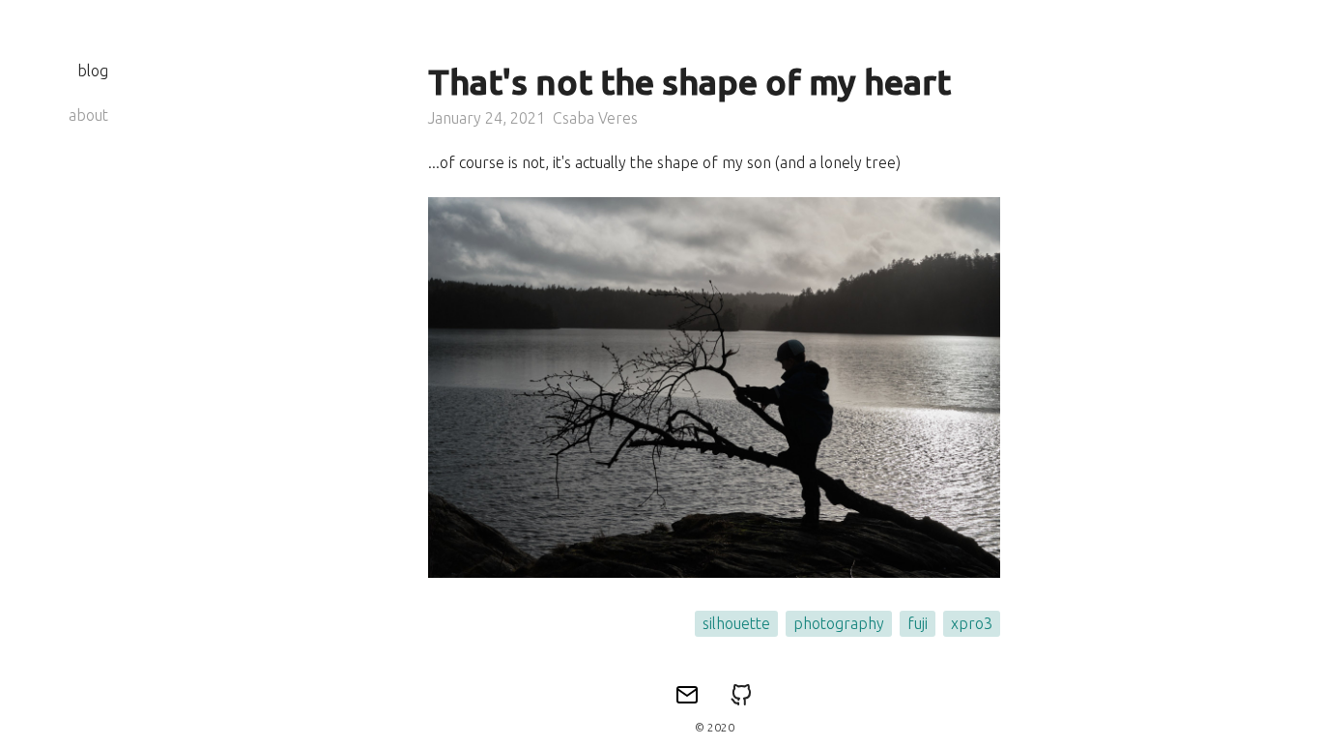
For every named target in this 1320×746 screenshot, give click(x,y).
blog (92, 70)
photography (838, 623)
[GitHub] (741, 696)
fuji (917, 623)
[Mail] (687, 696)
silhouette (736, 623)
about (88, 115)
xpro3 (971, 623)
